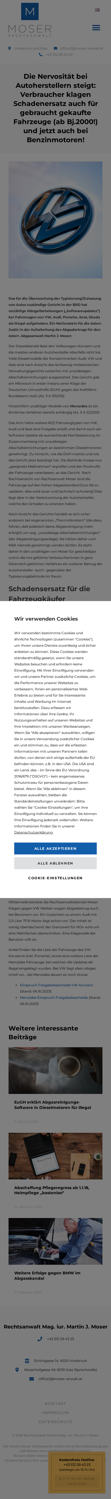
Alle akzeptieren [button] (55, 848)
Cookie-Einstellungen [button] (55, 878)
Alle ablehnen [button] (55, 863)
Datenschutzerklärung (33, 832)
